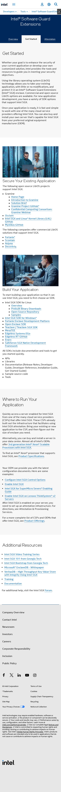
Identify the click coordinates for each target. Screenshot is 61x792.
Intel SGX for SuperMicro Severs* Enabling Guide (28, 490)
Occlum (9, 215)
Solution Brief (19, 203)
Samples (16, 314)
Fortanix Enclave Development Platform (27, 321)
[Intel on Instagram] (34, 675)
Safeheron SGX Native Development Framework (25, 344)
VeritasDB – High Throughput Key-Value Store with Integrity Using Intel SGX (30, 573)
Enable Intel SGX (14, 484)
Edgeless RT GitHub (16, 336)
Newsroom (8, 626)
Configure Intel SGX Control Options (25, 479)
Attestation (49, 39)
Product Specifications (31, 456)
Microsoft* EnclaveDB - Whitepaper (24, 567)
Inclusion (7, 656)
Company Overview (13, 612)
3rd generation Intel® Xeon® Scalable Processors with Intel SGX (26, 446)
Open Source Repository (25, 311)
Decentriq (10, 246)
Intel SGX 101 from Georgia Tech (22, 558)
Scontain (10, 240)
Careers (6, 641)
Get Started (31, 39)
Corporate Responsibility (16, 648)
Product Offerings (34, 520)
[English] (49, 4)
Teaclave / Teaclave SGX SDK (21, 327)
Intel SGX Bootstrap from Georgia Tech (26, 563)
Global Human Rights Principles (30, 732)
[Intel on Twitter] (11, 675)
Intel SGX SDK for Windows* (21, 318)
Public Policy (9, 663)
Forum (48, 590)
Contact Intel (9, 619)
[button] (30, 263)
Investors (7, 634)
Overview (13, 39)
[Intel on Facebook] (3, 675)
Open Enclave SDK (15, 324)
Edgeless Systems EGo (17, 333)
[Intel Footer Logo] (8, 762)
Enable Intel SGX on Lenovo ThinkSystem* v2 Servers (30, 497)
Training (8, 579)
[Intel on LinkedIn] (19, 675)
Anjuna (9, 243)
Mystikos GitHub (14, 224)
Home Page (17, 196)
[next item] (59, 11)
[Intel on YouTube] (27, 675)
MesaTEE (10, 330)
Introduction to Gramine (24, 200)
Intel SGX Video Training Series (21, 554)
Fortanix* (10, 237)
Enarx (8, 339)
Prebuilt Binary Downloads (26, 308)
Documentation (13, 583)
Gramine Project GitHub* (25, 206)
